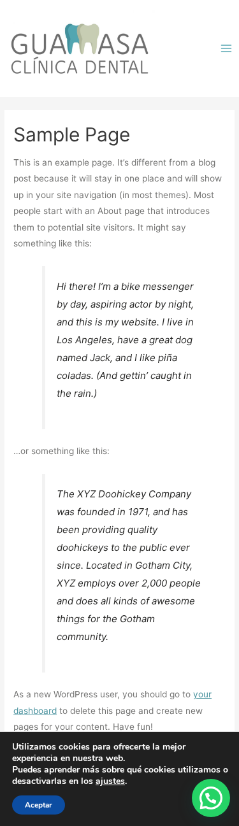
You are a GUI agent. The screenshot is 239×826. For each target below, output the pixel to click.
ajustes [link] (110, 781)
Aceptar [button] (38, 805)
